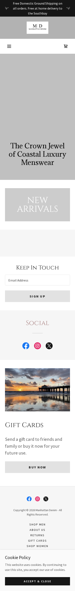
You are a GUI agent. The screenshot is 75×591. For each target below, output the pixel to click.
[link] (38, 28)
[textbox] (37, 280)
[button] (9, 46)
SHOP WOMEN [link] (37, 546)
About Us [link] (37, 530)
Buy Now (37, 467)
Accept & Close (37, 581)
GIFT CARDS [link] (37, 540)
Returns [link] (37, 535)
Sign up (37, 296)
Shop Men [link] (37, 524)
